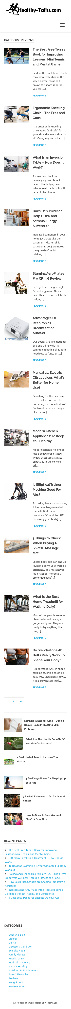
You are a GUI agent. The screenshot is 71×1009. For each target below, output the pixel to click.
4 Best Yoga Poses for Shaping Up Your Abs (34, 897)
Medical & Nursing (19, 962)
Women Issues (17, 986)
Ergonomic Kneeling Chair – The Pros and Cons (49, 113)
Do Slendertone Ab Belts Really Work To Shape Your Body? (49, 655)
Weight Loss (16, 982)
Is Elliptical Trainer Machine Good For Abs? (47, 490)
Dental (12, 942)
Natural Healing (18, 966)
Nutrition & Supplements (23, 970)
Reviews (13, 978)
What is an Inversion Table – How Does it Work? (49, 162)
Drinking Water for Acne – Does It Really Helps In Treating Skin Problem (44, 725)
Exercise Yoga (17, 950)
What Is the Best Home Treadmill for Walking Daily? (48, 602)
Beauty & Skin (17, 934)
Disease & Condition (20, 946)
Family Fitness (17, 954)
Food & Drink (16, 958)
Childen (13, 938)
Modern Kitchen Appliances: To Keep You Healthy (48, 436)
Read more (39, 95)
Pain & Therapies (18, 974)
